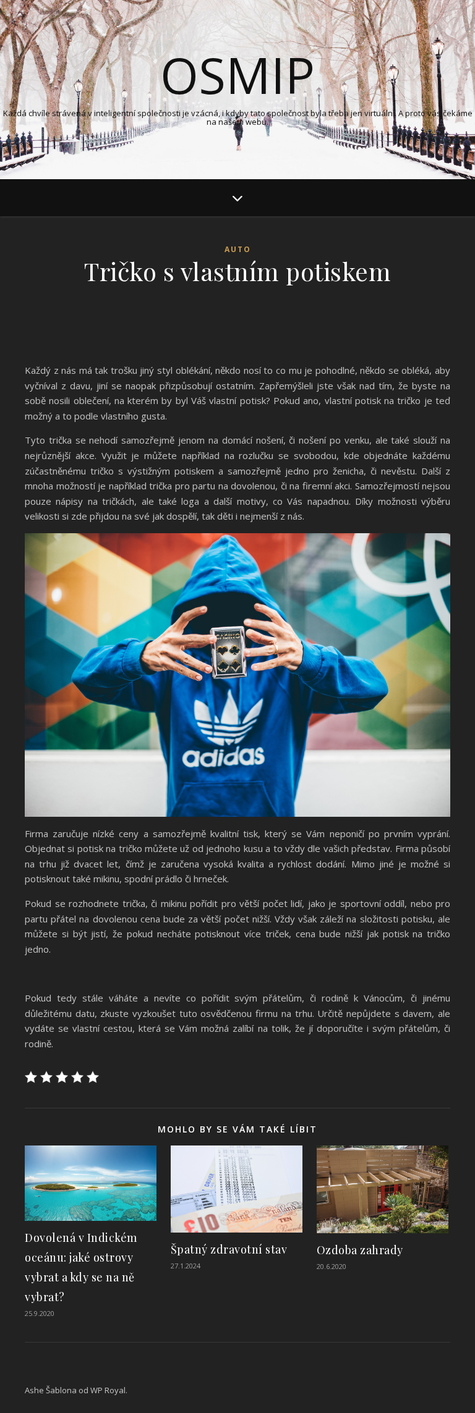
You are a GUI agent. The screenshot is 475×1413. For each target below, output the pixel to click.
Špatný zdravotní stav (229, 1249)
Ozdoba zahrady (360, 1249)
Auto (238, 249)
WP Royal (108, 1390)
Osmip (237, 74)
